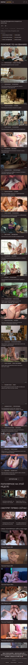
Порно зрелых (16, 298)
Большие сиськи (8, 298)
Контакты (20, 662)
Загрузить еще (13, 479)
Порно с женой (8, 127)
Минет (14, 384)
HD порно (6, 277)
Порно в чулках (18, 39)
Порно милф (17, 35)
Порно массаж (8, 84)
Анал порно (7, 449)
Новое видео (13, 662)
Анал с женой (7, 234)
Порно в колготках (8, 320)
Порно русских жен (9, 105)
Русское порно (18, 37)
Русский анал (7, 148)
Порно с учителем (17, 62)
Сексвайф (16, 105)
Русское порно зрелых (7, 37)
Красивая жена (15, 234)
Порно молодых (8, 62)
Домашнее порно (8, 170)
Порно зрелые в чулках (7, 35)
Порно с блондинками (7, 39)
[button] (26, 497)
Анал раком (14, 148)
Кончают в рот (14, 470)
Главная (7, 662)
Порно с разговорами (17, 363)
